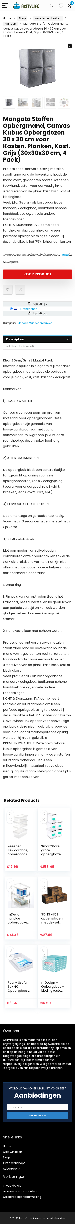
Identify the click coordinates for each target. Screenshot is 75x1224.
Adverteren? (11, 1169)
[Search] (52, 5)
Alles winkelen (12, 1152)
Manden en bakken (48, 18)
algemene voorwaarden (20, 1191)
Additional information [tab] (21, 346)
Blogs (6, 1157)
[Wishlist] (61, 5)
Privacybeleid (12, 1186)
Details (65, 255)
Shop (22, 18)
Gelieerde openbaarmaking (22, 1197)
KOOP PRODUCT (38, 274)
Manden (10, 24)
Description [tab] (15, 339)
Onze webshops (14, 1163)
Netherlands (28, 309)
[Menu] (5, 5)
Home (7, 18)
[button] (70, 46)
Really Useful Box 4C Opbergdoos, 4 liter (18, 988)
